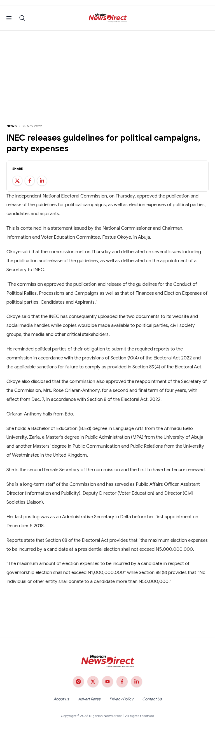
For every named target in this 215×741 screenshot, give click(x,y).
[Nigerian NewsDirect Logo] (107, 18)
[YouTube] (107, 681)
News (11, 126)
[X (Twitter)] (93, 681)
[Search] (22, 18)
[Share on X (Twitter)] (17, 181)
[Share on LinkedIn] (42, 181)
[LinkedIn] (136, 681)
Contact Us (152, 698)
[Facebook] (122, 681)
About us (61, 698)
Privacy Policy (121, 698)
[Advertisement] (107, 73)
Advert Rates (89, 698)
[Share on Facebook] (30, 181)
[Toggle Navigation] (8, 18)
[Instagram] (78, 681)
